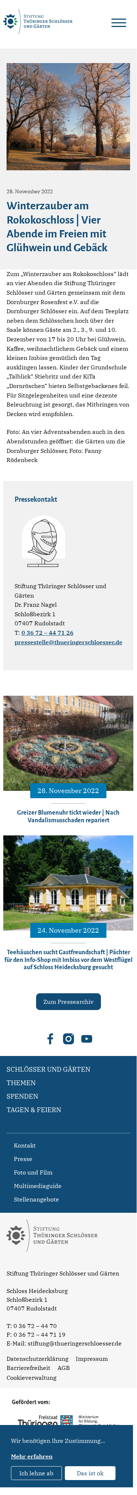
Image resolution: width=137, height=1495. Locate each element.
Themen (21, 1083)
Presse (23, 1158)
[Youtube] (86, 1038)
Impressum (92, 1358)
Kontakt (25, 1145)
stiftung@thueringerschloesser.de (75, 1343)
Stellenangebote (36, 1199)
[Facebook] (50, 1038)
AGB (64, 1367)
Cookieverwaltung (31, 1377)
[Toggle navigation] (118, 21)
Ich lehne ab (36, 1473)
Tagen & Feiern (34, 1110)
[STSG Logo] (52, 1264)
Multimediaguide (38, 1185)
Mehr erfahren (31, 1456)
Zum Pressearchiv (68, 1001)
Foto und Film (33, 1172)
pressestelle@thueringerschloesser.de (68, 642)
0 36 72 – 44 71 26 (47, 632)
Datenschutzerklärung (37, 1358)
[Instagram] (68, 1038)
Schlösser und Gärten (48, 1069)
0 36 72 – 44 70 (35, 1325)
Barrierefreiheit (28, 1367)
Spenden (22, 1096)
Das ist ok (90, 1473)
